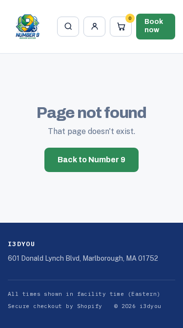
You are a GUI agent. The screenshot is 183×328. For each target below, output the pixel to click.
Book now (153, 26)
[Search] (68, 27)
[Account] (94, 27)
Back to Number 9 (91, 159)
